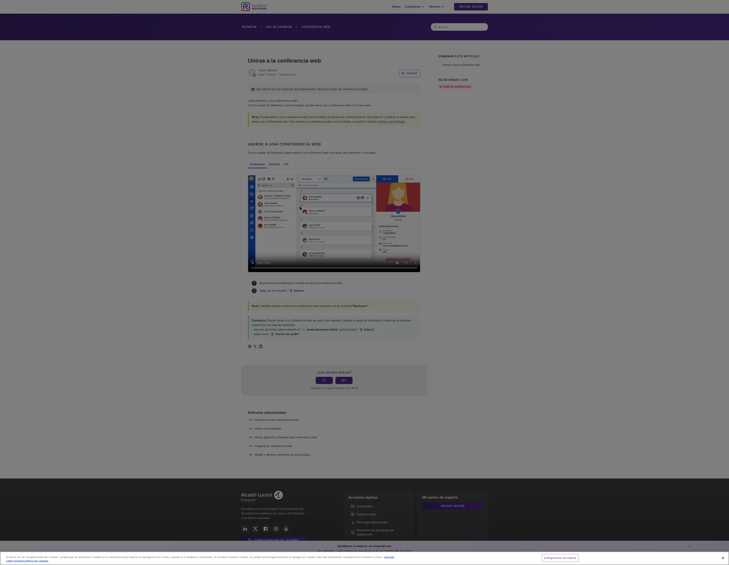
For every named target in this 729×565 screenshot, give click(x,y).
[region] (364, 558)
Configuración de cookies (560, 557)
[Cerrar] (723, 558)
